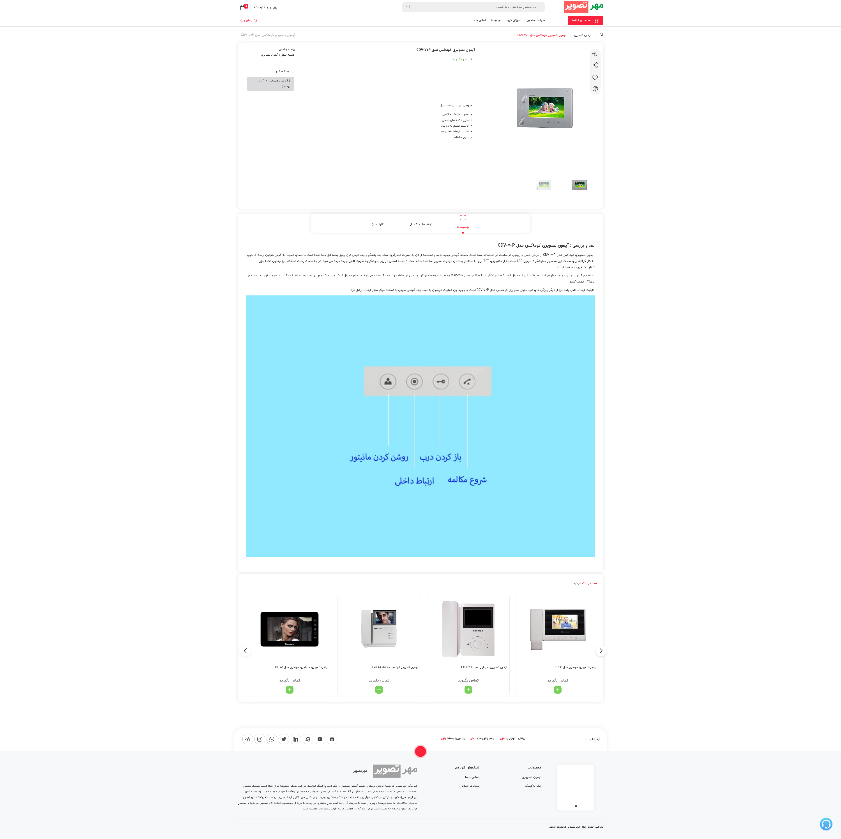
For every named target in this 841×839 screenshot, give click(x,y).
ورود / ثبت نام (262, 7)
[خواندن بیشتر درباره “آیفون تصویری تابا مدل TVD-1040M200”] (379, 690)
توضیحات (463, 227)
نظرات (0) (378, 225)
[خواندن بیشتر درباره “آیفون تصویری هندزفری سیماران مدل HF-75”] (289, 690)
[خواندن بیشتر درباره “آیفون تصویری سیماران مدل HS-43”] (558, 690)
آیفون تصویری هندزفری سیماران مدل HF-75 (302, 667)
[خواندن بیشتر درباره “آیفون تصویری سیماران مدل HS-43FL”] (468, 690)
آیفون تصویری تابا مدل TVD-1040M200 (395, 667)
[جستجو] (408, 7)
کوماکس (284, 49)
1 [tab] (576, 806)
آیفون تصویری (582, 35)
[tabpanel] (575, 786)
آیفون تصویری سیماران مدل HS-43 (575, 667)
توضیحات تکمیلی (420, 225)
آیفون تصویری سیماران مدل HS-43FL (484, 667)
